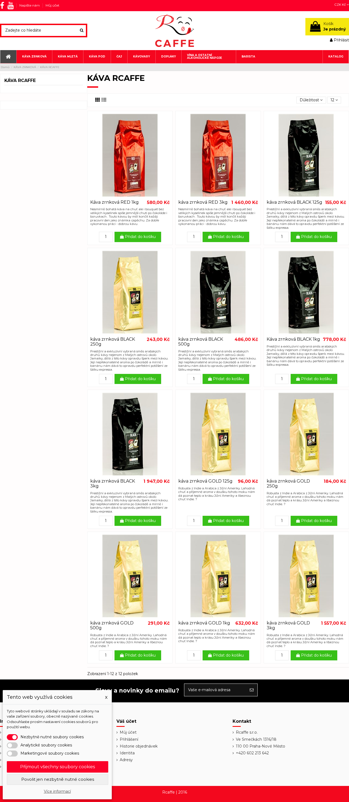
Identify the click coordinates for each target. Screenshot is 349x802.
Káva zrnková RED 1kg (114, 202)
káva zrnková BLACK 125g (294, 202)
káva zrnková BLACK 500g (200, 342)
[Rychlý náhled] (130, 195)
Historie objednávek (139, 746)
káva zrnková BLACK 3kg (112, 483)
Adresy (126, 759)
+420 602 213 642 (252, 753)
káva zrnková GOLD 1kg (204, 623)
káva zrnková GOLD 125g (205, 481)
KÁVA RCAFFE (20, 80)
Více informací (57, 791)
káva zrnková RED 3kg (203, 202)
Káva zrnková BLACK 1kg (293, 339)
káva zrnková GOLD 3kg (288, 625)
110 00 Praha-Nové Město (260, 746)
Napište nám (30, 5)
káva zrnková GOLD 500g (112, 625)
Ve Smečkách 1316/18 (256, 739)
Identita (127, 753)
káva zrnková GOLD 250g (288, 483)
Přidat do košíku (140, 236)
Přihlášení (129, 739)
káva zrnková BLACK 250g (112, 342)
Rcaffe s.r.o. (247, 732)
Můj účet (52, 5)
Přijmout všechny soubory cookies (57, 766)
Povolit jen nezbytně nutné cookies (57, 779)
